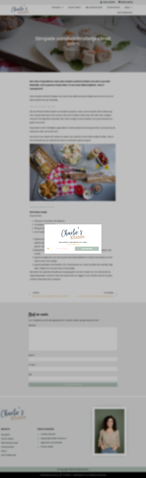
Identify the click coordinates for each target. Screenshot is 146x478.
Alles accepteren (87, 249)
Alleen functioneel (62, 249)
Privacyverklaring (73, 244)
